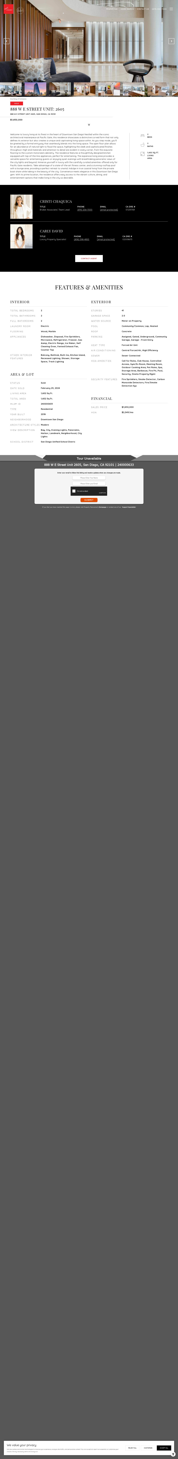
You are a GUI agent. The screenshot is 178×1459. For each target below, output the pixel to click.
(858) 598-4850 (81, 239)
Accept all (164, 1448)
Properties (112, 9)
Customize (148, 1448)
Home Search (127, 9)
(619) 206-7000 (84, 210)
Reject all (132, 1448)
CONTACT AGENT (89, 258)
